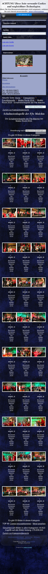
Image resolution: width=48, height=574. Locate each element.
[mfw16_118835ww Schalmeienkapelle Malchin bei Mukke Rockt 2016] (23, 178)
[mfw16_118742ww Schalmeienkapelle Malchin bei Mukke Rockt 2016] (23, 422)
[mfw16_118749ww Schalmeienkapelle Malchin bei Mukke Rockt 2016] (23, 387)
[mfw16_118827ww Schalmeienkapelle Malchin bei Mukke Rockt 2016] (38, 213)
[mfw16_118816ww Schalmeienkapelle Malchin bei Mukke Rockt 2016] (23, 282)
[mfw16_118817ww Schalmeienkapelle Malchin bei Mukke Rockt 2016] (9, 282)
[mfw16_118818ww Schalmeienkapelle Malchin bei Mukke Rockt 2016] (38, 247)
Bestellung (6, 83)
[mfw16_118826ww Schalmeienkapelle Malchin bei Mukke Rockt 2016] (9, 247)
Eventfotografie (8, 100)
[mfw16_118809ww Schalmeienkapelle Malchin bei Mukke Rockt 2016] (23, 317)
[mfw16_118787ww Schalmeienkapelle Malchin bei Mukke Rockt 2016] (23, 352)
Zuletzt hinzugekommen (20, 524)
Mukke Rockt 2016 (26, 100)
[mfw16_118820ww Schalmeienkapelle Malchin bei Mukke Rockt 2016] (23, 247)
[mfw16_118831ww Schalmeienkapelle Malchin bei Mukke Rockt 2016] (9, 213)
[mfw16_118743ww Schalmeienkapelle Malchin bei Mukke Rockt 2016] (9, 422)
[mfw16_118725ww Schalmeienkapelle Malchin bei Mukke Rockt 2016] (9, 491)
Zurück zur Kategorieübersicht (16, 110)
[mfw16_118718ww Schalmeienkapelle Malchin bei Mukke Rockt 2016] (23, 143)
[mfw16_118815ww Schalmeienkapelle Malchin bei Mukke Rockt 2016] (38, 282)
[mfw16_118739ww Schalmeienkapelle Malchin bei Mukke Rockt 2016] (9, 456)
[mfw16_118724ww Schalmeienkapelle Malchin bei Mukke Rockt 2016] (23, 491)
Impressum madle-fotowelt (16, 537)
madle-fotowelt (30, 541)
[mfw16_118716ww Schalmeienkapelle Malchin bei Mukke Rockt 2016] (38, 143)
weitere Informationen (36, 11)
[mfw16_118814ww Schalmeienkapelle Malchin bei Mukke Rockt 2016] (9, 317)
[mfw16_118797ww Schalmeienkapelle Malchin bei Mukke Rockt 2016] (9, 352)
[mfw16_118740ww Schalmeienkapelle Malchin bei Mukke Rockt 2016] (38, 422)
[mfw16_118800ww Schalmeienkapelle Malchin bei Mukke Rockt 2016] (38, 317)
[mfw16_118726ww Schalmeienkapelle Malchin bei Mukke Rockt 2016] (38, 456)
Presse (4, 80)
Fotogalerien (28, 98)
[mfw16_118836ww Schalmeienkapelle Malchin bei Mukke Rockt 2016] (9, 178)
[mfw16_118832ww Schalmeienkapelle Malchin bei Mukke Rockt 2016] (38, 178)
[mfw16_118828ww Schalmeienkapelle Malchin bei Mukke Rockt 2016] (23, 213)
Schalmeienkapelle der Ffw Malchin (24, 119)
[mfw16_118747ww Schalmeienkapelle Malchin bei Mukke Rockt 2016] (38, 387)
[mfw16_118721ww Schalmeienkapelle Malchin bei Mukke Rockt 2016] (9, 143)
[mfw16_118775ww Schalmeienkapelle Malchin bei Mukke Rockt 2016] (38, 352)
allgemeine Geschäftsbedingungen (28, 537)
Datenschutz (29, 537)
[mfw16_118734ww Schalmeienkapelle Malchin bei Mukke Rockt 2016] (23, 456)
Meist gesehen (39, 524)
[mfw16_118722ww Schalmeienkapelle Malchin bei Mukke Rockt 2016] (38, 491)
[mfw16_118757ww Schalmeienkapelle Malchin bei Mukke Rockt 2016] (9, 387)
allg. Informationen (8, 87)
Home (17, 98)
